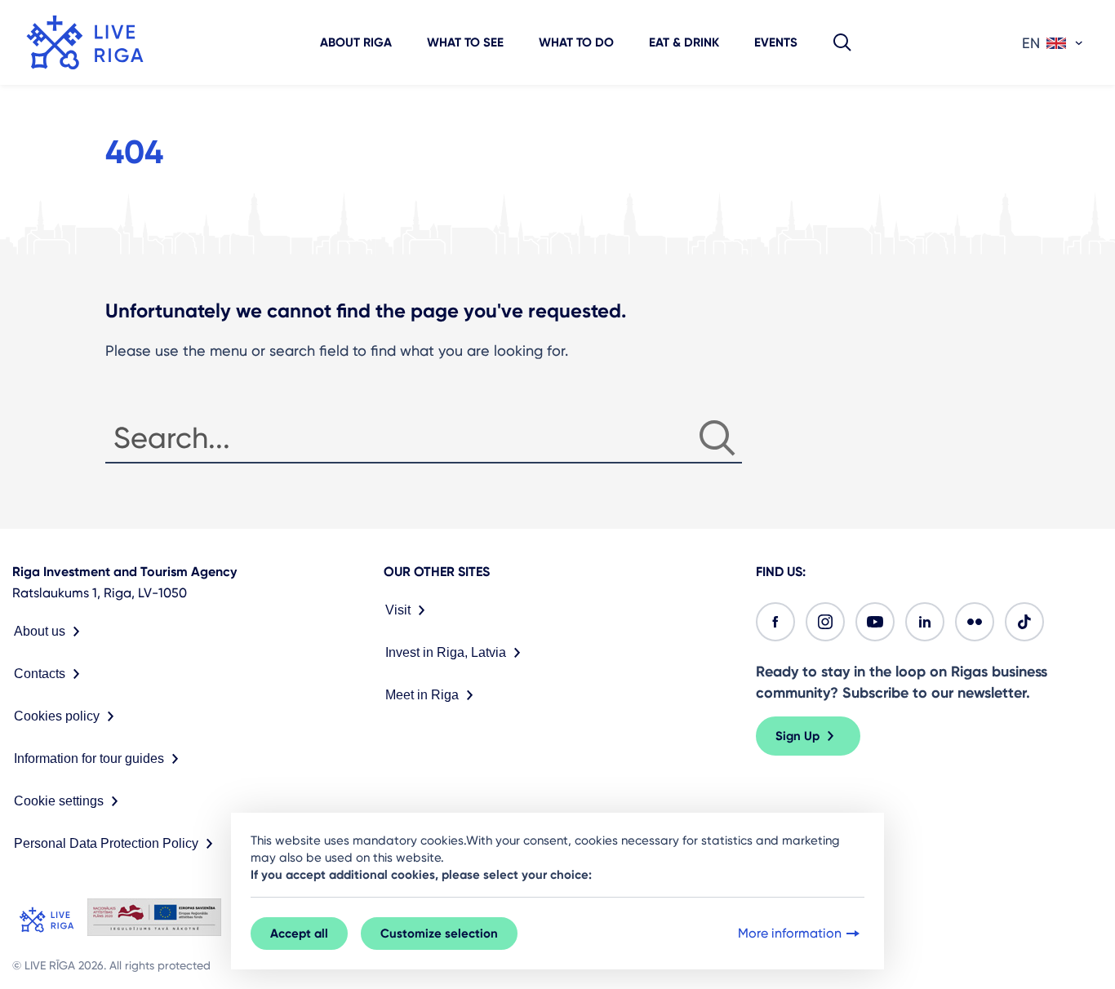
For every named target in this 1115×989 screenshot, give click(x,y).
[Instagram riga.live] (825, 621)
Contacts (39, 674)
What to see (465, 42)
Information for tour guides (89, 758)
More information (790, 933)
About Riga (356, 42)
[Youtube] (875, 621)
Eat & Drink (684, 42)
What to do (576, 42)
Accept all (299, 933)
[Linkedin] (924, 621)
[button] (842, 42)
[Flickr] (974, 621)
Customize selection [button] (439, 933)
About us (39, 631)
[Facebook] (775, 621)
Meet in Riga (422, 695)
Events (775, 42)
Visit (398, 610)
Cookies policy (57, 716)
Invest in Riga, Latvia (445, 652)
